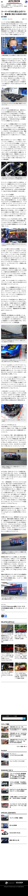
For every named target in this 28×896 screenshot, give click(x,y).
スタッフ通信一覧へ (21, 746)
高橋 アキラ (24, 19)
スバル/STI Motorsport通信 (9, 606)
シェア (3, 614)
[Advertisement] (14, 698)
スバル (19, 606)
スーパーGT (17, 608)
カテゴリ (3, 604)
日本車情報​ (4, 19)
